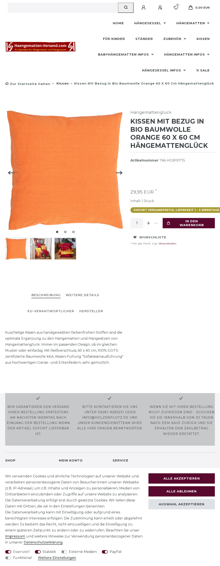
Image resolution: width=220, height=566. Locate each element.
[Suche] (126, 8)
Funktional (22, 558)
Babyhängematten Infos (124, 54)
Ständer (144, 39)
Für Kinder (114, 39)
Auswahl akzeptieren (181, 504)
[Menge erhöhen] (148, 223)
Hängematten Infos (185, 54)
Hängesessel (148, 23)
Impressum (15, 536)
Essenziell (21, 552)
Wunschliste (152, 237)
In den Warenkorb (192, 223)
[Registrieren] (161, 7)
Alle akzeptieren (181, 478)
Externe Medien (83, 552)
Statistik (49, 552)
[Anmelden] (144, 7)
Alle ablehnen (182, 491)
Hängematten (191, 23)
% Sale (203, 70)
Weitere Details (82, 295)
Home (118, 23)
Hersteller (91, 311)
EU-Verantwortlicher (51, 311)
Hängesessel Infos (162, 70)
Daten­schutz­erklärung (43, 542)
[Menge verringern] (156, 223)
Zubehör (173, 39)
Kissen (203, 39)
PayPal (116, 552)
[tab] (46, 295)
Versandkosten (167, 243)
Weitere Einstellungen (57, 558)
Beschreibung (46, 295)
